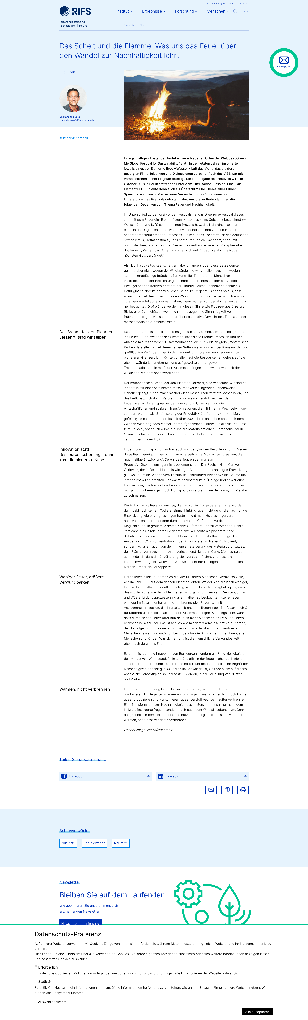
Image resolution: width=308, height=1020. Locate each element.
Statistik (45, 981)
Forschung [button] (184, 11)
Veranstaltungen (215, 3)
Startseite (129, 25)
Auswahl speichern (52, 1002)
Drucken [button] (243, 790)
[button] (227, 790)
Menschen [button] (216, 11)
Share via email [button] (211, 790)
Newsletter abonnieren (78, 924)
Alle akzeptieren (257, 1012)
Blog (142, 25)
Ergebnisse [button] (152, 11)
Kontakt (244, 3)
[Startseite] (75, 11)
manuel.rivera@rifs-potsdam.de (76, 120)
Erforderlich (48, 967)
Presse (232, 3)
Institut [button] (122, 11)
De (243, 11)
